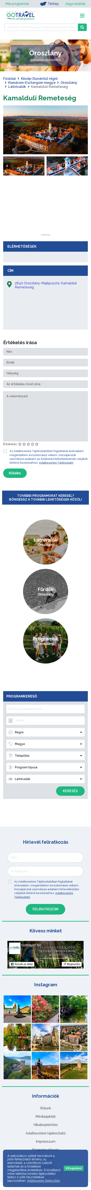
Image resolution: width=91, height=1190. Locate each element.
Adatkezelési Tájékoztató (56, 462)
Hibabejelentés (45, 1125)
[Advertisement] (45, 207)
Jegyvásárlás (75, 4)
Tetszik (23, 964)
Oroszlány (69, 83)
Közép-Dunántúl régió (39, 79)
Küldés (15, 473)
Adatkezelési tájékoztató (46, 1133)
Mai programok (17, 4)
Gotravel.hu (31, 945)
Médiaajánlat (45, 1116)
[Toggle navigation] (82, 15)
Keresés (70, 791)
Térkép (53, 4)
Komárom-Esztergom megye (31, 83)
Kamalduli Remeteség (39, 98)
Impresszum (45, 1141)
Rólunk (45, 1108)
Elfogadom (73, 1168)
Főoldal (9, 79)
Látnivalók (17, 87)
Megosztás (73, 964)
